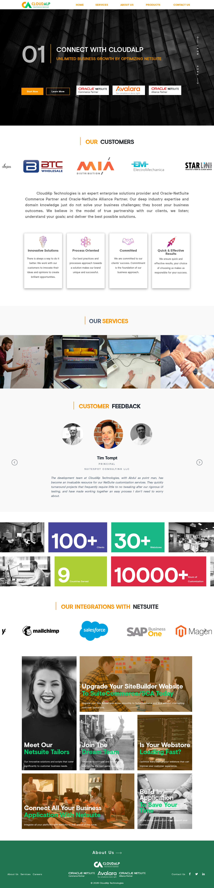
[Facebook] (190, 874)
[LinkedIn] (204, 874)
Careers (37, 874)
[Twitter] (197, 874)
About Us (126, 5)
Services (101, 5)
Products (153, 5)
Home (80, 5)
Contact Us (181, 5)
